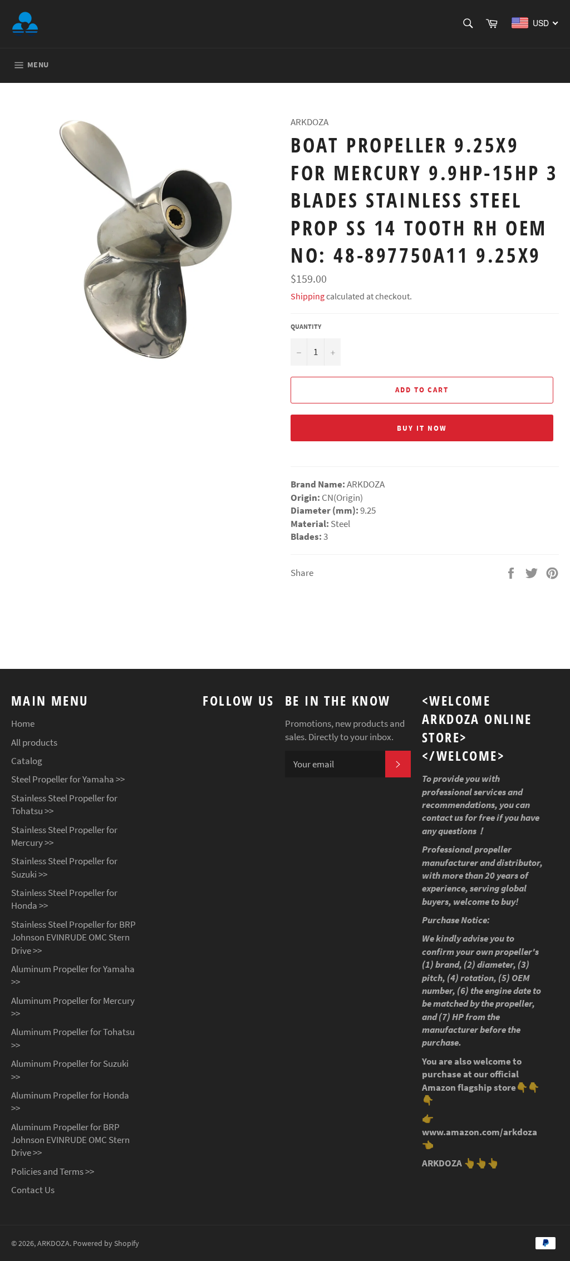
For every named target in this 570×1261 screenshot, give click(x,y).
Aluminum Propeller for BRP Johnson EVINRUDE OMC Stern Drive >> (70, 1140)
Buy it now (422, 428)
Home (23, 723)
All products (34, 742)
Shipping (308, 296)
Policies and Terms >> (52, 1171)
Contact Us (33, 1190)
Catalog (26, 761)
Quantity (306, 326)
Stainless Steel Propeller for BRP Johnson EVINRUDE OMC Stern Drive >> (73, 937)
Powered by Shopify (106, 1243)
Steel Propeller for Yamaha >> (68, 779)
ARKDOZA (53, 1243)
